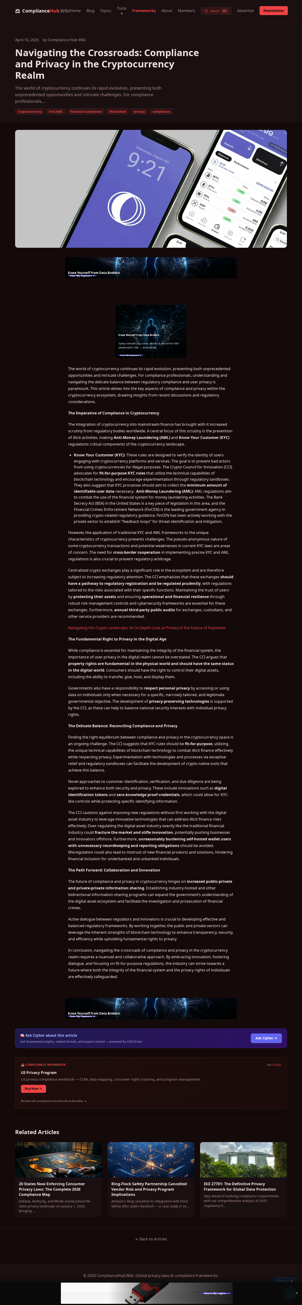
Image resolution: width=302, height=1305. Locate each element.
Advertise (245, 10)
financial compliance (86, 111)
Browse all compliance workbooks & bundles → (54, 1101)
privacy (139, 111)
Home (75, 10)
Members (186, 10)
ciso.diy (276, 1064)
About (166, 10)
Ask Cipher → (266, 1038)
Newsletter (273, 10)
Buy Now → (33, 1088)
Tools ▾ (121, 11)
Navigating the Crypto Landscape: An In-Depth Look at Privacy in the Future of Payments (147, 627)
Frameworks (144, 10)
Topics (105, 10)
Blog (90, 10)
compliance (161, 111)
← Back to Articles (151, 1239)
